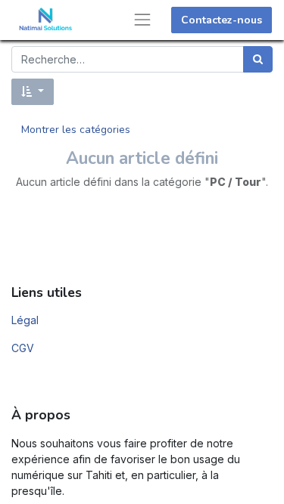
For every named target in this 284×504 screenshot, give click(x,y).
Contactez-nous (221, 20)
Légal (25, 320)
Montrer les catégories (75, 129)
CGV (22, 348)
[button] (32, 92)
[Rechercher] (258, 59)
